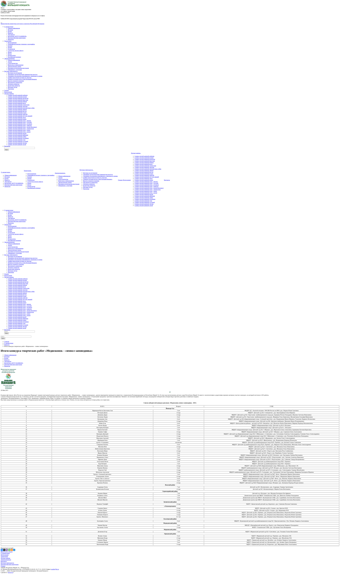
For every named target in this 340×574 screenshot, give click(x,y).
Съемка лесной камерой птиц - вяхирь (19, 120)
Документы (11, 34)
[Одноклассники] (12, 550)
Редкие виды (12, 55)
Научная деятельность (11, 71)
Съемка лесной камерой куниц (17, 112)
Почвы (10, 47)
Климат (10, 46)
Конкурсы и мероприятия (15, 65)
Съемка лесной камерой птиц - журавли (20, 124)
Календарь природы (14, 85)
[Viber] (7, 550)
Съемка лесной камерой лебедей (17, 114)
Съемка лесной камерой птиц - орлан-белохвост (22, 127)
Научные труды (12, 87)
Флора (10, 52)
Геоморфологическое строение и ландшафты (21, 44)
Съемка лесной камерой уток (16, 140)
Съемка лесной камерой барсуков (18, 100)
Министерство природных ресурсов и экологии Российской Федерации (22, 23)
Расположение (12, 42)
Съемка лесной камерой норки (17, 119)
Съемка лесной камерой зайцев (17, 109)
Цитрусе (10, 572)
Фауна (10, 54)
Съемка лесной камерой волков (17, 97)
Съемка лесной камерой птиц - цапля (19, 132)
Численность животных (15, 82)
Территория (7, 41)
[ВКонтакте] (2, 550)
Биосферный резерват (14, 57)
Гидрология (11, 49)
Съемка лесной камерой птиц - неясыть (20, 125)
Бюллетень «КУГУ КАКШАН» (17, 36)
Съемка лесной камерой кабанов (18, 95)
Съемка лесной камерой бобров (17, 101)
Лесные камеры (9, 93)
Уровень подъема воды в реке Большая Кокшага (22, 79)
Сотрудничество (13, 63)
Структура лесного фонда (15, 50)
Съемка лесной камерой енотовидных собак (21, 108)
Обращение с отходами (15, 69)
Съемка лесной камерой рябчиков (18, 135)
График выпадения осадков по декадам (19, 77)
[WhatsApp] (9, 550)
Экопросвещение (9, 58)
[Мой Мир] (14, 550)
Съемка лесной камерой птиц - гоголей (20, 122)
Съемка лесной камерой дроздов (17, 106)
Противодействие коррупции (17, 38)
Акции (10, 61)
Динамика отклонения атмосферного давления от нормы (25, 76)
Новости (10, 33)
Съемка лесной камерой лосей (17, 144)
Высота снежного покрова (16, 81)
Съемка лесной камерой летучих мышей (20, 116)
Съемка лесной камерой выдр (17, 103)
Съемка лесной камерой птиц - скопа (19, 130)
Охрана (6, 90)
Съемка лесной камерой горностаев (18, 104)
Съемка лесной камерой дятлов (17, 143)
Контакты (7, 146)
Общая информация (14, 28)
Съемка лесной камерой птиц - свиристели (21, 128)
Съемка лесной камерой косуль (17, 111)
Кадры (10, 31)
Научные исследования (15, 73)
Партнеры (11, 89)
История (10, 30)
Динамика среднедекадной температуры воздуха (22, 74)
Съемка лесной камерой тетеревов (18, 138)
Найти (6, 149)
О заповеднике (8, 26)
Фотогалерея (8, 92)
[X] (4, 550)
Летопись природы (13, 84)
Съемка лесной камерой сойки (17, 136)
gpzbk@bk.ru (55, 569)
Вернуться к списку (7, 551)
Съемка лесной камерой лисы (17, 117)
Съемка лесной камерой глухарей (18, 141)
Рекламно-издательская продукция (18, 68)
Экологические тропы (14, 66)
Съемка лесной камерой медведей (18, 98)
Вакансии (11, 39)
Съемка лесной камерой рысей (17, 133)
